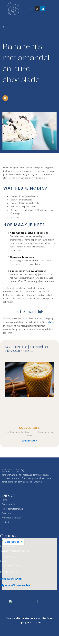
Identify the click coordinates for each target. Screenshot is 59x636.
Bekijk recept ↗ (29, 441)
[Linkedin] (42, 8)
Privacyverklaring (11, 578)
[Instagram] (37, 8)
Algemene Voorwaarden (15, 585)
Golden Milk (29, 428)
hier (51, 322)
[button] (31, 8)
